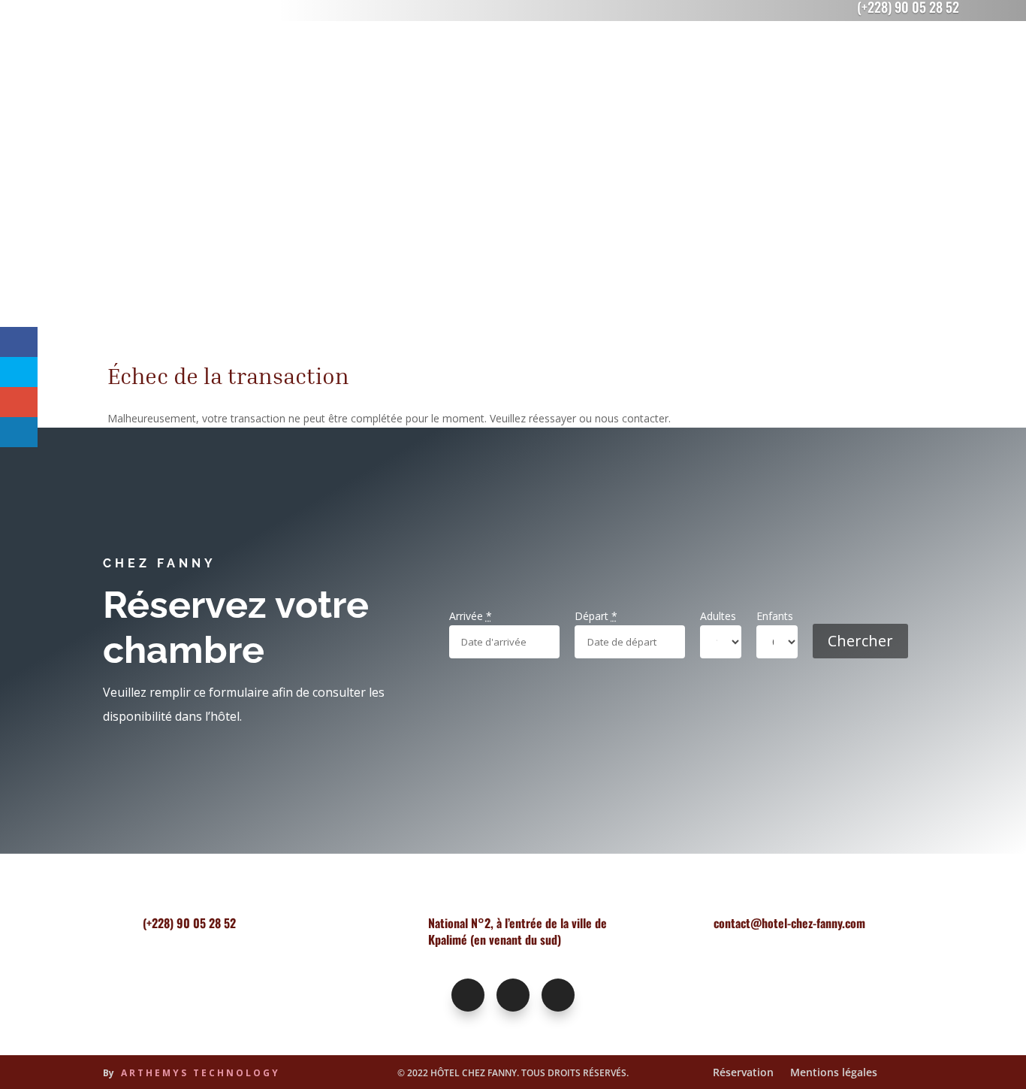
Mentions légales (833, 1073)
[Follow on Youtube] (558, 995)
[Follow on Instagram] (513, 995)
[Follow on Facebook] (467, 995)
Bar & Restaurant (558, 67)
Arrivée (470, 616)
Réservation (743, 1073)
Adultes (718, 616)
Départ (596, 616)
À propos (665, 67)
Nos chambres (453, 67)
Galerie (728, 67)
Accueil (376, 67)
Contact (787, 67)
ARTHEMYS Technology (200, 1072)
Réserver (912, 65)
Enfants (774, 616)
